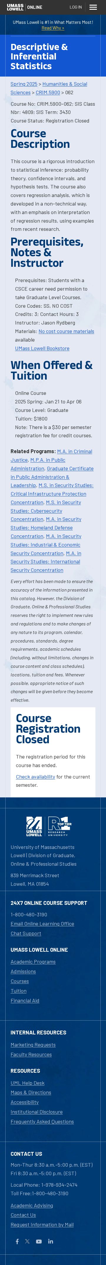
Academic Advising (32, 1205)
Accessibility (25, 1102)
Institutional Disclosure (37, 1111)
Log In (76, 6)
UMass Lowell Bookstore (42, 348)
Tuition (18, 990)
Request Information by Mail (42, 1224)
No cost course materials (66, 331)
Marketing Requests (33, 1044)
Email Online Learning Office (42, 923)
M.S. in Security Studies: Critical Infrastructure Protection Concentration (52, 493)
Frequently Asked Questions (42, 1121)
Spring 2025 (24, 83)
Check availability (35, 776)
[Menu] (93, 7)
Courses (20, 981)
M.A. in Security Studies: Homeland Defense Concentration (46, 527)
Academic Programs (33, 961)
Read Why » (53, 27)
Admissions (23, 971)
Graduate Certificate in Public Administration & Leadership (52, 477)
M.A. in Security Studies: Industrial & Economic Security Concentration (46, 544)
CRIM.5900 (48, 92)
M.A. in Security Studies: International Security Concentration (46, 561)
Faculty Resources (31, 1054)
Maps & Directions (31, 1092)
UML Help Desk (27, 1082)
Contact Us (23, 1214)
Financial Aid (25, 1000)
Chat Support (26, 933)
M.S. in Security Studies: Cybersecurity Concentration (46, 510)
